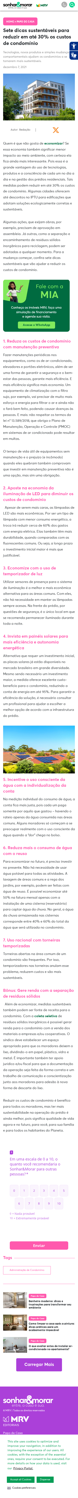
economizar (53, 143)
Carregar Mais (39, 1365)
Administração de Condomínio (27, 1270)
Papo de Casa (25, 22)
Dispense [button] (45, 1479)
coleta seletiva (45, 1016)
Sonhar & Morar (17, 4)
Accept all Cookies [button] (20, 1479)
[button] (21, 1488)
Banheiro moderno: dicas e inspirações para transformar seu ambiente (50, 1304)
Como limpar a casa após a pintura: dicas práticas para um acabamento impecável (52, 1327)
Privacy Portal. (23, 1468)
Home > (11, 22)
